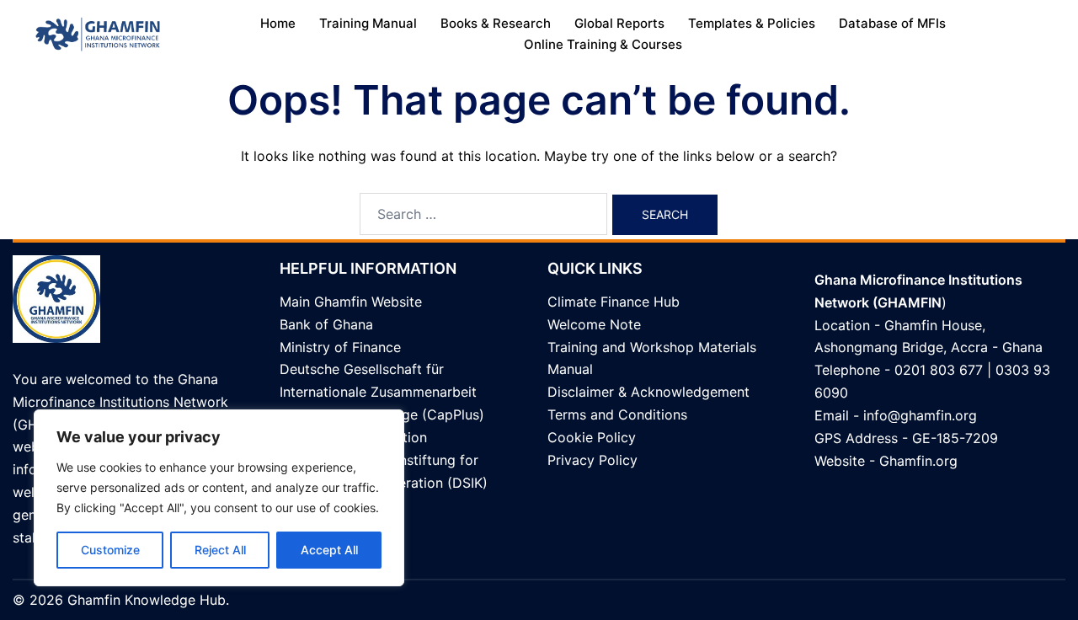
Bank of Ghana (326, 324)
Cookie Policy (591, 437)
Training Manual (368, 23)
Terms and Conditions (617, 414)
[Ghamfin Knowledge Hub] (98, 32)
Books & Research (495, 23)
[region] (219, 497)
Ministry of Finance (340, 347)
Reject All (220, 549)
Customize (110, 549)
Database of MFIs (892, 23)
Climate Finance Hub (613, 301)
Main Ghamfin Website (351, 301)
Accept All (329, 549)
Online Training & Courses (603, 44)
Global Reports (619, 23)
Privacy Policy (592, 460)
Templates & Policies (751, 23)
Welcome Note (594, 324)
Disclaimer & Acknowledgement (648, 391)
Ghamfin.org (918, 460)
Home (278, 23)
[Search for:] (483, 214)
